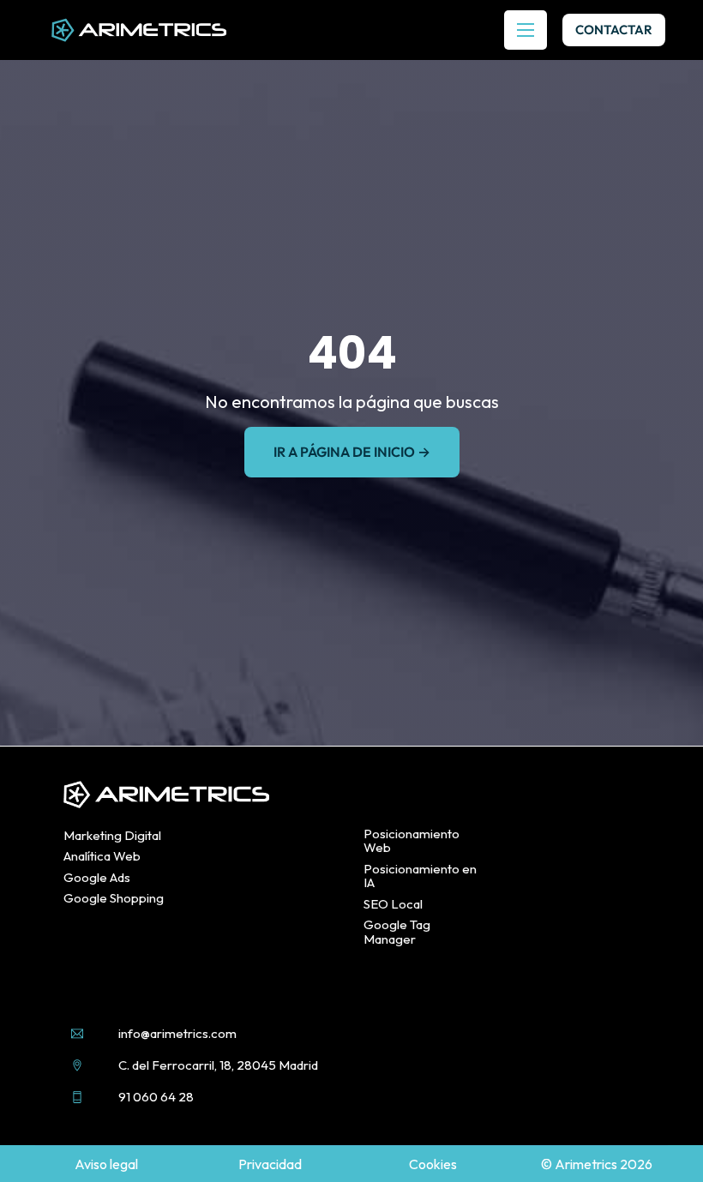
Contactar (613, 29)
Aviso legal (106, 1164)
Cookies (433, 1164)
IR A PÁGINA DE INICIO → (351, 451)
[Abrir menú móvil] (525, 30)
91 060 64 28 (156, 1097)
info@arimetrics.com (177, 1033)
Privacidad (270, 1164)
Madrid (298, 1065)
